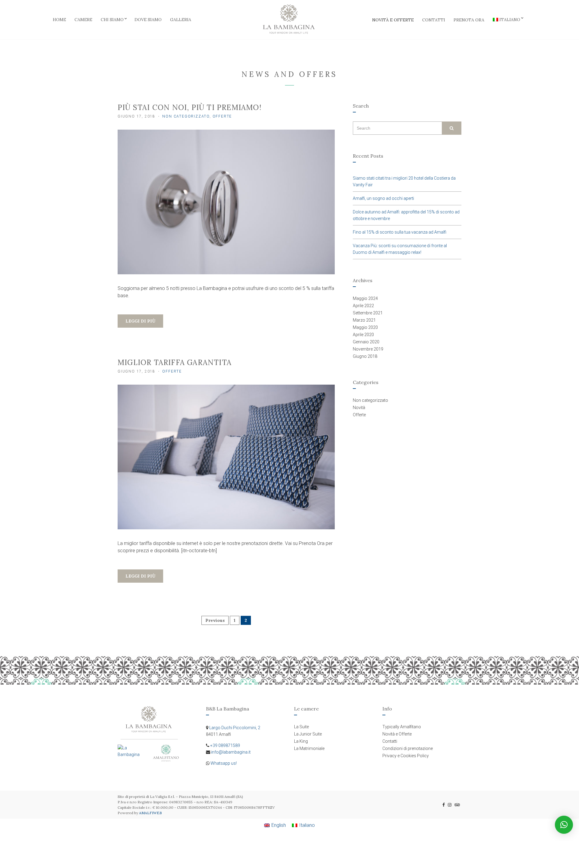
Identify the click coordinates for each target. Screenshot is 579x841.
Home (59, 19)
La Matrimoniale (309, 748)
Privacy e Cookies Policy (405, 755)
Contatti (433, 20)
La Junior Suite (308, 734)
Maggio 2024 (365, 298)
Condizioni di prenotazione (407, 748)
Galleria (180, 19)
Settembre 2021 (368, 312)
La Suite (301, 726)
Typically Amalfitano (401, 726)
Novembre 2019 (368, 349)
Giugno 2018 (365, 356)
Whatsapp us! (223, 763)
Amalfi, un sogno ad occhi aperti (383, 198)
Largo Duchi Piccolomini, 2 (234, 727)
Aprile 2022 (363, 305)
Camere (83, 19)
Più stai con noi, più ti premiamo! (189, 107)
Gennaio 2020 (366, 341)
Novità (359, 407)
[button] (564, 825)
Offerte (222, 116)
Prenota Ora (469, 20)
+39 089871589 (225, 745)
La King (301, 741)
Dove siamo (148, 19)
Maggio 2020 (365, 327)
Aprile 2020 (363, 334)
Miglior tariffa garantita (175, 362)
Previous (215, 620)
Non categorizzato (186, 116)
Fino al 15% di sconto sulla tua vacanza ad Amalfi (399, 232)
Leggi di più (140, 321)
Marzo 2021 (364, 320)
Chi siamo (112, 19)
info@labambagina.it (231, 752)
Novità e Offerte (393, 20)
